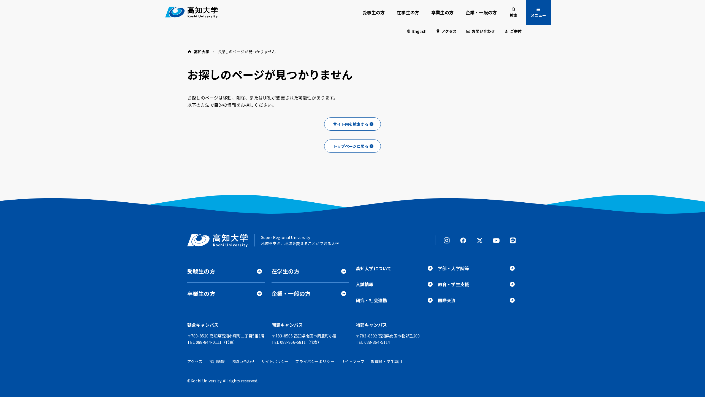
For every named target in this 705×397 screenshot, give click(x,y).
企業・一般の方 (481, 12)
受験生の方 (373, 12)
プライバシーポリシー (314, 361)
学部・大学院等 (453, 268)
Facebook (463, 240)
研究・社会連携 (371, 300)
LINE (513, 240)
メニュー (538, 15)
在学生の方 (408, 12)
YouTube (496, 240)
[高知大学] (191, 12)
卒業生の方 (442, 12)
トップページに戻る (350, 146)
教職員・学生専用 (386, 361)
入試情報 (365, 284)
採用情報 (217, 361)
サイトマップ (352, 361)
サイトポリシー (275, 361)
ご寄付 (516, 31)
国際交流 (447, 300)
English (419, 31)
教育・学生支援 (453, 284)
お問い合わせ (483, 31)
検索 (513, 15)
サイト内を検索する (350, 124)
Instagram (447, 240)
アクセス (449, 31)
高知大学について (373, 268)
